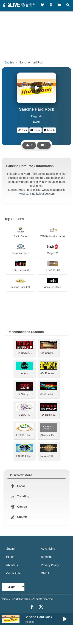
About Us (12, 565)
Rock (36, 121)
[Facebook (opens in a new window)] (32, 607)
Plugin (10, 556)
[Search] (68, 5)
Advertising (48, 548)
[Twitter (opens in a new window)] (41, 607)
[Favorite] (42, 5)
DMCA (45, 573)
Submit (10, 548)
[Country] (59, 5)
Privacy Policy (50, 565)
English (9, 62)
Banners (46, 556)
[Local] (51, 5)
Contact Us (13, 573)
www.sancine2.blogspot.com (37, 193)
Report (37, 130)
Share (24, 130)
